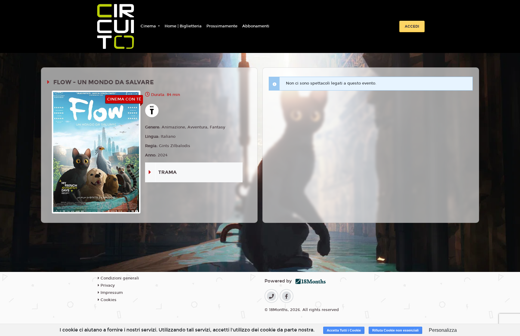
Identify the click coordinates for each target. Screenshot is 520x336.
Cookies (107, 299)
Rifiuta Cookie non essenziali (395, 330)
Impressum (111, 292)
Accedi (412, 26)
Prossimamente (221, 26)
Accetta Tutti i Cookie (344, 330)
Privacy (107, 285)
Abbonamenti (255, 26)
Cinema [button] (149, 26)
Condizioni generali (119, 278)
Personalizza (443, 330)
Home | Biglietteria (183, 26)
